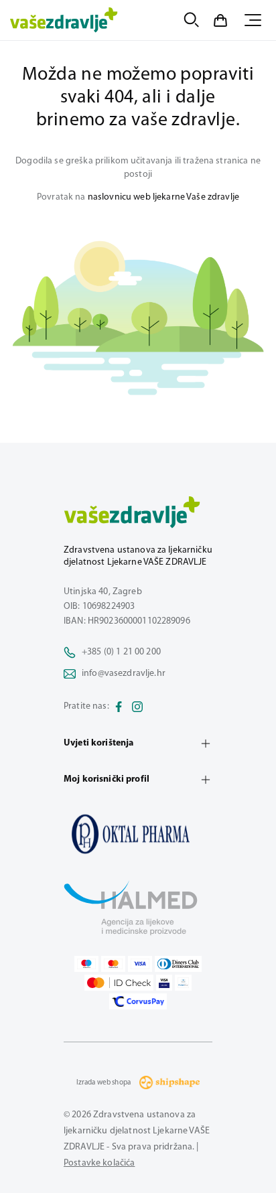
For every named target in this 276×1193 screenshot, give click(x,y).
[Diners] (178, 964)
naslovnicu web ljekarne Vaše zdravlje (163, 197)
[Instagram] (137, 706)
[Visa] (140, 964)
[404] (138, 834)
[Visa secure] (164, 983)
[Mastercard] (113, 964)
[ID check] (118, 983)
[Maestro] (86, 964)
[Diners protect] (183, 983)
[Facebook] (118, 706)
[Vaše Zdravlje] (64, 20)
